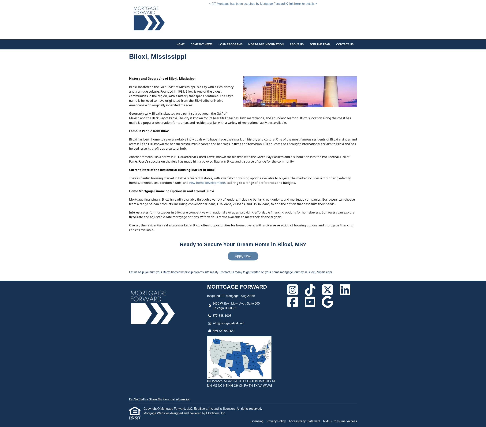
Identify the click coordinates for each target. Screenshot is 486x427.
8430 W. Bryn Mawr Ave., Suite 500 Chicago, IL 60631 (236, 306)
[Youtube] (310, 302)
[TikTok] (310, 290)
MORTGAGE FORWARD (237, 287)
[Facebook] (292, 302)
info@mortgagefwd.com (228, 323)
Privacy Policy (276, 421)
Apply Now (243, 256)
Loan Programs (230, 44)
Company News (201, 44)
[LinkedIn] (345, 290)
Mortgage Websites (157, 413)
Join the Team (320, 44)
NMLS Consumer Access (340, 421)
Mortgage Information (266, 44)
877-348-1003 (221, 315)
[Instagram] (292, 290)
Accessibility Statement (304, 421)
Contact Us (344, 44)
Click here (293, 3)
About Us (297, 44)
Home (181, 44)
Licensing (257, 421)
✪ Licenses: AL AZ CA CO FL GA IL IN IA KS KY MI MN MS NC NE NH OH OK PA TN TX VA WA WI (241, 383)
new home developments (207, 183)
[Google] (327, 302)
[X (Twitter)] (327, 290)
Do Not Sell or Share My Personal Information (159, 399)
